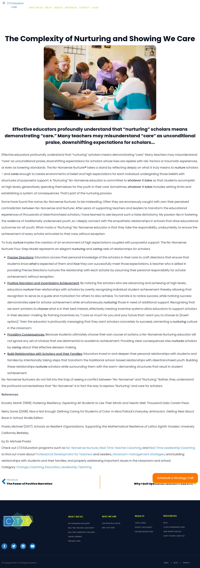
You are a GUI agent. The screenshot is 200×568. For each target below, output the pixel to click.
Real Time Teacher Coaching (120, 448)
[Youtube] (32, 546)
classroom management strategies (138, 454)
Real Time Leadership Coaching (172, 448)
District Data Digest (143, 527)
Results (58, 7)
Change (22, 467)
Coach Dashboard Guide (174, 527)
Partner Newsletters (144, 531)
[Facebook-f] (4, 546)
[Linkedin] (23, 546)
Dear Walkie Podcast (172, 531)
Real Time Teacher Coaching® (81, 528)
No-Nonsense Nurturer (82, 448)
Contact (84, 7)
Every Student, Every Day (174, 536)
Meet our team (108, 528)
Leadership (69, 467)
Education (52, 467)
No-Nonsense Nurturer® (79, 523)
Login (95, 7)
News (166, 563)
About (48, 7)
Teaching (85, 467)
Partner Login (74, 541)
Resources (71, 7)
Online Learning (75, 536)
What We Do (36, 7)
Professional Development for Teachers (64, 454)
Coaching (36, 467)
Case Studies (140, 523)
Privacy (186, 563)
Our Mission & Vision (111, 523)
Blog (165, 523)
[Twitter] (14, 546)
